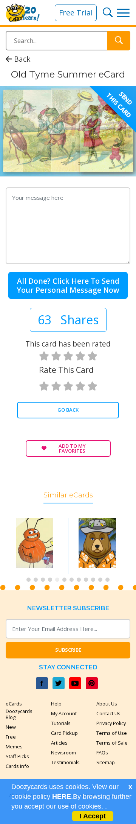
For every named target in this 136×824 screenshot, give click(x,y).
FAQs (102, 753)
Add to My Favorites (72, 448)
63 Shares (68, 320)
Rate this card (66, 370)
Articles (59, 743)
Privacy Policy (111, 723)
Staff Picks (17, 756)
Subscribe (68, 649)
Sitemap (105, 762)
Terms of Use (111, 733)
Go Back (68, 409)
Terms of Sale (112, 743)
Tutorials (61, 723)
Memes (14, 746)
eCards (14, 704)
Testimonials (65, 762)
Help (56, 704)
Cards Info (17, 766)
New (11, 727)
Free (11, 737)
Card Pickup (64, 733)
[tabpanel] (37, 546)
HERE (61, 796)
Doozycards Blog (19, 714)
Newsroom (63, 753)
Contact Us (108, 713)
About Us (106, 704)
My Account (64, 713)
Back (21, 59)
